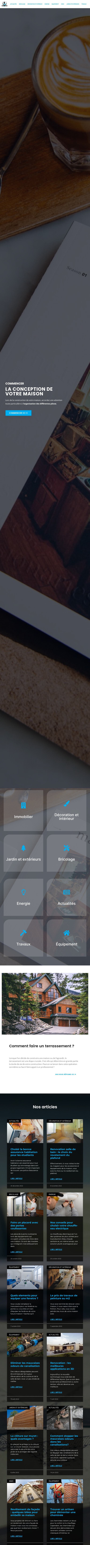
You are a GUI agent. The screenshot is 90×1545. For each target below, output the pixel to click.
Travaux (83, 4)
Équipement (55, 4)
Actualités (13, 4)
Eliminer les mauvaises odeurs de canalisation (25, 1364)
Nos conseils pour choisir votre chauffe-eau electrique (64, 1225)
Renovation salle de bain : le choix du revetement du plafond (63, 1154)
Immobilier (23, 816)
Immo (62, 4)
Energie (47, 4)
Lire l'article (16, 1178)
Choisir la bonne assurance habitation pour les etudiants (24, 1152)
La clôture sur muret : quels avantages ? (24, 1437)
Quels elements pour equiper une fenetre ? (24, 1297)
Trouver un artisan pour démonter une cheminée (62, 1512)
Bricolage (22, 4)
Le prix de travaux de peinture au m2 (63, 1297)
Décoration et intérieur (35, 4)
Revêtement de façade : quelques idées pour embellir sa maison (25, 1512)
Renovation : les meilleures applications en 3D (62, 1365)
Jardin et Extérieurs (72, 4)
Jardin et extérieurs (23, 859)
